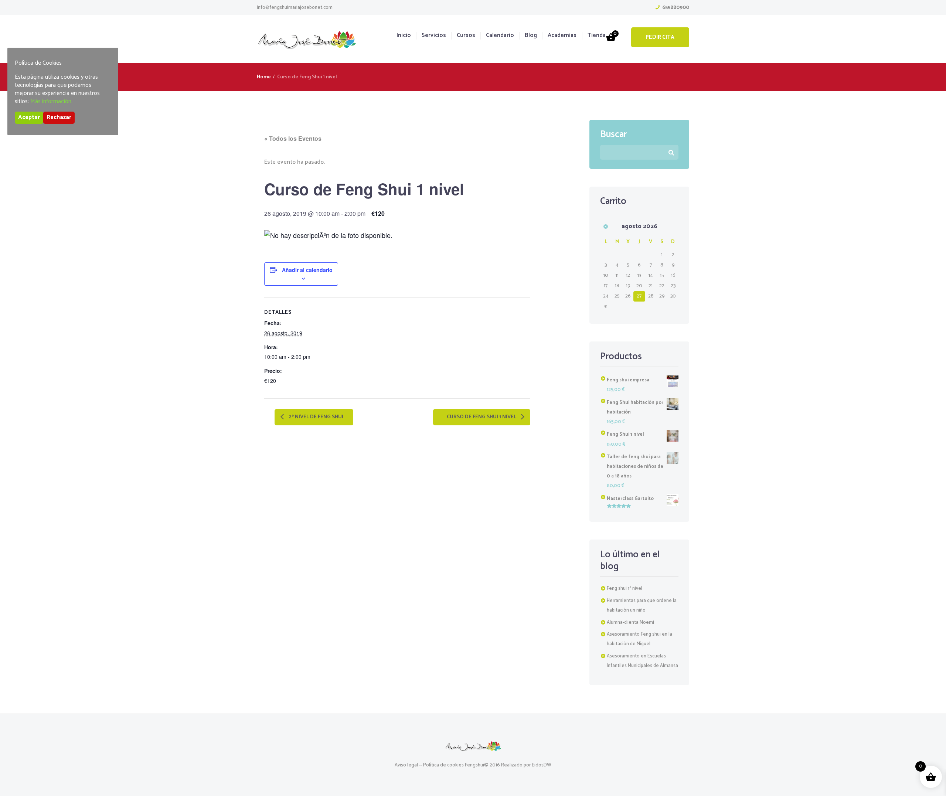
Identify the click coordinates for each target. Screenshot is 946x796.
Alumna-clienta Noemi (630, 622)
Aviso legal (406, 765)
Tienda (597, 36)
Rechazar (59, 117)
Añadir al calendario (307, 269)
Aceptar (29, 117)
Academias (562, 36)
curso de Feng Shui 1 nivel (482, 417)
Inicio (404, 36)
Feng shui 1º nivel (624, 588)
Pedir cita (660, 37)
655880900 (675, 7)
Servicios (434, 36)
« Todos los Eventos (292, 138)
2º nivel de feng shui (315, 417)
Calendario (500, 36)
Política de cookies (443, 765)
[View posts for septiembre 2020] (606, 226)
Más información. (51, 101)
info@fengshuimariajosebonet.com (295, 7)
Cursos (466, 36)
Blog (531, 36)
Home (264, 77)
